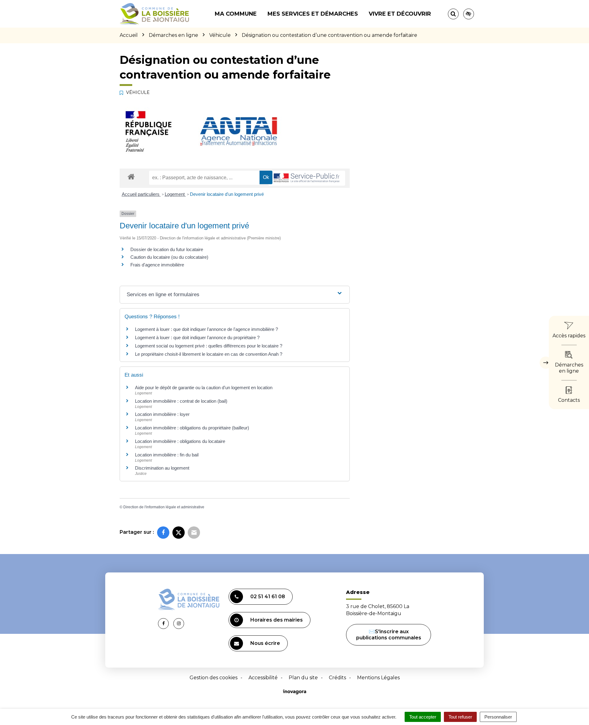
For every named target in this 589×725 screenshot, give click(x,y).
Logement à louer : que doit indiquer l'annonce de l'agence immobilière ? (206, 329)
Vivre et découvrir (400, 13)
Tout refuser (460, 716)
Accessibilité (263, 677)
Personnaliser (498, 716)
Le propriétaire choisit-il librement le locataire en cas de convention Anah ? (208, 354)
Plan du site (303, 677)
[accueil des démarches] (131, 176)
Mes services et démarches (313, 13)
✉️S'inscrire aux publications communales (388, 635)
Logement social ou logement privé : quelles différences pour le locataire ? (208, 345)
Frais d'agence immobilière (157, 264)
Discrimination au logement (162, 468)
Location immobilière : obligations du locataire (180, 441)
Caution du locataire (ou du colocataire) (169, 257)
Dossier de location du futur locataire (166, 249)
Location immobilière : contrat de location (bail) (181, 401)
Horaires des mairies (276, 620)
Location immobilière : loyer (162, 414)
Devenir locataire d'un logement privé (227, 194)
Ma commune (236, 13)
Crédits (337, 677)
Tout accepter (422, 716)
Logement (175, 194)
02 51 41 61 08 (267, 596)
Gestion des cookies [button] (213, 677)
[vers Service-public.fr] (306, 178)
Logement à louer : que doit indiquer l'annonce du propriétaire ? (197, 337)
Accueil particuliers (141, 194)
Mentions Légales (378, 677)
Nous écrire (265, 643)
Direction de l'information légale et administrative (163, 507)
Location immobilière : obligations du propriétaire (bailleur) (192, 427)
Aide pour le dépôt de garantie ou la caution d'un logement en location (203, 387)
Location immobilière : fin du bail (166, 454)
